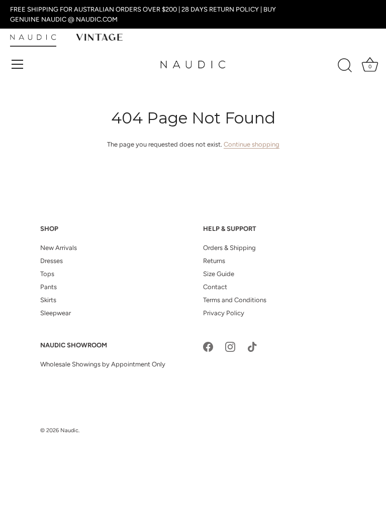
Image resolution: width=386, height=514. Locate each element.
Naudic (69, 430)
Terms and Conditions (234, 300)
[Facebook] (208, 346)
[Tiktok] (252, 346)
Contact (215, 287)
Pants (48, 287)
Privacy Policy (223, 313)
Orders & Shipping (229, 247)
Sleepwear (55, 313)
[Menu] (18, 64)
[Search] (345, 66)
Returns (214, 261)
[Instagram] (230, 346)
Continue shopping (251, 144)
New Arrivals (58, 247)
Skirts (48, 300)
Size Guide (218, 274)
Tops (47, 274)
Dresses (51, 261)
